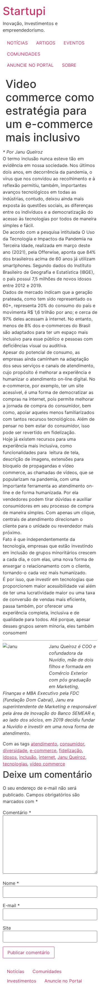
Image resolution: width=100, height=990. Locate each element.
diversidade (15, 750)
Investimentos (21, 981)
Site (7, 928)
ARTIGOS (45, 43)
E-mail (11, 905)
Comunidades (46, 971)
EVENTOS (74, 43)
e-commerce (43, 750)
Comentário (17, 812)
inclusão (27, 757)
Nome (11, 883)
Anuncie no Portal (63, 981)
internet (47, 757)
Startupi (24, 11)
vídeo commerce (47, 764)
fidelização (70, 750)
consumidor (72, 744)
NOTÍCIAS (17, 43)
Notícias (15, 971)
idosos (10, 757)
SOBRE (69, 65)
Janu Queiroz (71, 757)
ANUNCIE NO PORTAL (30, 65)
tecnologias (15, 764)
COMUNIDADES (23, 54)
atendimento (44, 744)
